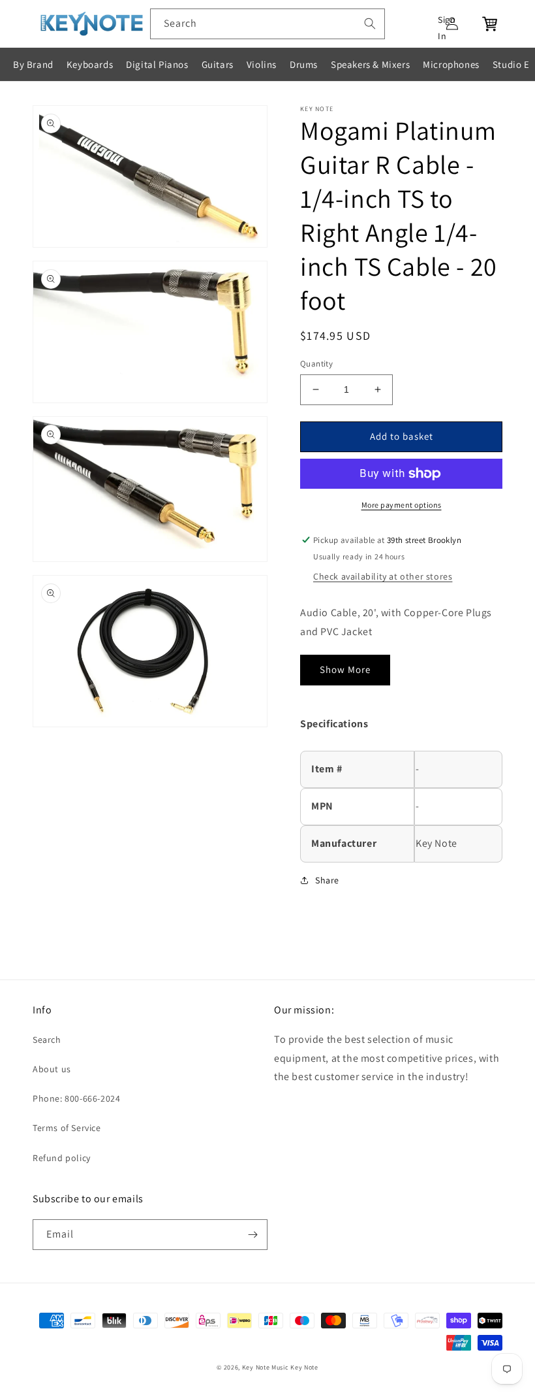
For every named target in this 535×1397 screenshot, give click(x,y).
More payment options (401, 505)
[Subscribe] (252, 1234)
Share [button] (327, 880)
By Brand (33, 64)
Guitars (218, 64)
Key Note (304, 1367)
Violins (262, 64)
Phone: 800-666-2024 (76, 1098)
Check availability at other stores (382, 576)
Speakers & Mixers (370, 64)
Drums (304, 64)
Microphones (451, 64)
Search (47, 1039)
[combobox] (267, 24)
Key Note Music (265, 1367)
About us (52, 1069)
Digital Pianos (157, 64)
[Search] (370, 23)
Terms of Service (67, 1128)
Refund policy (62, 1158)
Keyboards (90, 64)
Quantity (316, 363)
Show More (345, 669)
